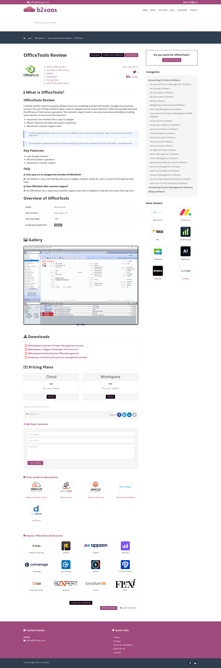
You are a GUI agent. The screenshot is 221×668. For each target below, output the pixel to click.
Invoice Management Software (164, 154)
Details (51, 397)
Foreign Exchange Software (163, 150)
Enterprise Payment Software (164, 129)
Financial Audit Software (161, 141)
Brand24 (158, 279)
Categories (182, 10)
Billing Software (157, 101)
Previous (21, 284)
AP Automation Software (161, 92)
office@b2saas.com (39, 2)
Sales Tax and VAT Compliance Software (168, 183)
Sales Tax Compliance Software (164, 170)
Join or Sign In (190, 2)
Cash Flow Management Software (166, 109)
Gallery (49, 73)
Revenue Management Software (165, 166)
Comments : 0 (33, 414)
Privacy (117, 641)
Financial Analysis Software (163, 137)
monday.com (185, 220)
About (153, 10)
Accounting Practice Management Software (170, 84)
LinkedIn (134, 77)
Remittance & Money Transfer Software (168, 162)
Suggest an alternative (113, 55)
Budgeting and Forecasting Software (167, 105)
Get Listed (163, 10)
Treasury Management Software (165, 174)
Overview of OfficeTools (57, 70)
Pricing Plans (52, 80)
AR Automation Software (161, 96)
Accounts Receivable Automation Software (170, 179)
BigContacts (157, 220)
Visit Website (131, 55)
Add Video (95, 55)
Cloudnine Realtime (125, 497)
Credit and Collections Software (165, 125)
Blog (172, 10)
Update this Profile (172, 60)
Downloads (51, 76)
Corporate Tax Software (161, 120)
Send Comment (35, 463)
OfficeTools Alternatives (57, 83)
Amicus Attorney (96, 497)
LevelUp (185, 279)
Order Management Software (164, 158)
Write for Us (119, 648)
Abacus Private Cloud (36, 497)
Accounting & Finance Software (59, 38)
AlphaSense (185, 259)
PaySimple (158, 259)
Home (145, 10)
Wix (157, 240)
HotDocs (36, 520)
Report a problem (108, 608)
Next (141, 284)
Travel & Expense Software (162, 133)
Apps (30, 38)
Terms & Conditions (123, 644)
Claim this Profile (128, 608)
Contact (193, 10)
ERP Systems (40, 38)
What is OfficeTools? (56, 66)
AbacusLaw (66, 497)
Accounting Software (160, 88)
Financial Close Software (161, 145)
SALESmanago (185, 240)
